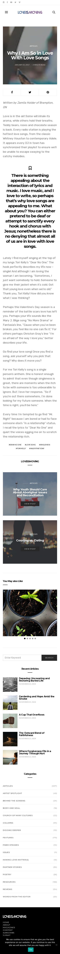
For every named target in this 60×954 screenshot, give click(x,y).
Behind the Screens (14, 801)
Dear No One (15, 445)
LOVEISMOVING (30, 461)
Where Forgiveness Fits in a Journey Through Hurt (35, 752)
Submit (6, 935)
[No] (56, 944)
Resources (9, 882)
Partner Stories (12, 867)
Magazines (9, 927)
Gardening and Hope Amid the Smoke (36, 697)
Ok (30, 950)
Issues (6, 852)
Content (8, 930)
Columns (8, 823)
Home (6, 922)
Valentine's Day (37, 448)
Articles (33, 46)
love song (31, 445)
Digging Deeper (12, 830)
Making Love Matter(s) (16, 860)
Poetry (7, 874)
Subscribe (8, 933)
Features (8, 837)
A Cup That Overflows (31, 714)
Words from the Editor (17, 897)
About (6, 925)
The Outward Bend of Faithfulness (31, 734)
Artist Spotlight (12, 793)
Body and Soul (11, 808)
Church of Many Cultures (18, 815)
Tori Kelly (21, 448)
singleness (45, 445)
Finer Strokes (11, 845)
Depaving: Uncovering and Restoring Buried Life (34, 679)
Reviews (7, 889)
